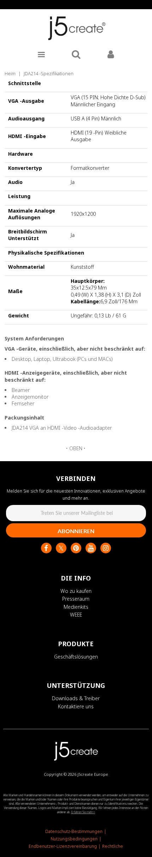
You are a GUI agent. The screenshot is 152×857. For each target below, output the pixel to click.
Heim (10, 73)
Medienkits (76, 606)
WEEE (76, 614)
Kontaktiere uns (76, 706)
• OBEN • (76, 448)
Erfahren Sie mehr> (83, 812)
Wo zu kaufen (76, 591)
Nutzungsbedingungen (74, 839)
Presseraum (75, 598)
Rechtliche (112, 846)
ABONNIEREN (76, 531)
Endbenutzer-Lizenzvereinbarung (63, 846)
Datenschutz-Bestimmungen (74, 831)
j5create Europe (92, 774)
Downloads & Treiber (76, 698)
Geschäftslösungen (76, 656)
